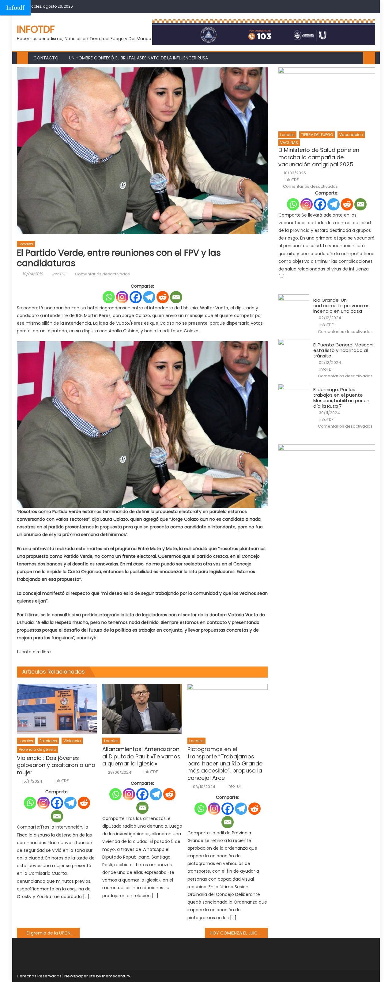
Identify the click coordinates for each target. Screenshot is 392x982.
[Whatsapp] (109, 297)
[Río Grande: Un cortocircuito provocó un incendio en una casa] (293, 305)
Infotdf (15, 7)
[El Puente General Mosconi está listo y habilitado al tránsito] (293, 350)
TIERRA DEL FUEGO (317, 134)
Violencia (72, 740)
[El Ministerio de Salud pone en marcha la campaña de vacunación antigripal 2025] (326, 97)
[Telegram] (149, 297)
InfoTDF (59, 274)
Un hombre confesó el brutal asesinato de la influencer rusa (138, 58)
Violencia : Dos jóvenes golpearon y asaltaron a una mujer (56, 765)
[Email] (176, 297)
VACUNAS (289, 142)
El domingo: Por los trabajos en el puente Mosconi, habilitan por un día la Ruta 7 (341, 398)
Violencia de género (37, 749)
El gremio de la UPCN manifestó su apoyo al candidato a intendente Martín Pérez (53, 933)
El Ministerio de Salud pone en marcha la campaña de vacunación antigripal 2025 (318, 157)
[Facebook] (136, 297)
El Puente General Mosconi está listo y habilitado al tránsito (343, 350)
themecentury (116, 976)
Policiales (48, 740)
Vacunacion (351, 134)
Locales (26, 244)
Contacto (45, 58)
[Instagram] (122, 297)
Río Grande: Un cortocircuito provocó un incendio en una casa (341, 305)
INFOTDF (36, 29)
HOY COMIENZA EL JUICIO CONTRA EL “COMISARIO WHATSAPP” (239, 933)
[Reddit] (162, 297)
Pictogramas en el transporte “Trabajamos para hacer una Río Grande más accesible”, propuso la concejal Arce (224, 763)
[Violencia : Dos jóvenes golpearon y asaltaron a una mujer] (57, 709)
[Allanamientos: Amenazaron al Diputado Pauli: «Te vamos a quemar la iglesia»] (142, 709)
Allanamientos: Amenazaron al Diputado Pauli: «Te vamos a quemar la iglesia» (141, 756)
